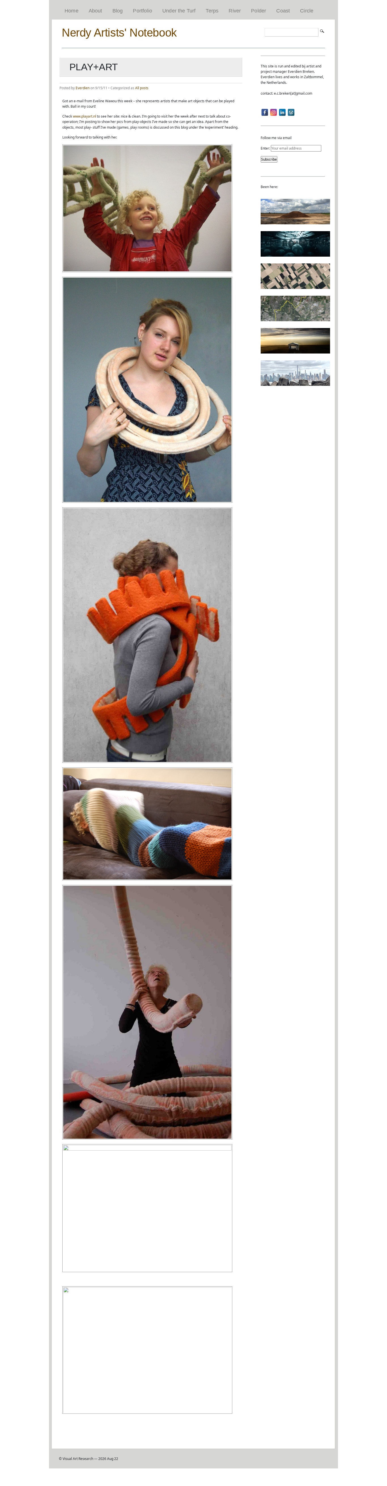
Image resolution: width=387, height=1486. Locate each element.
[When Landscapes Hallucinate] (295, 286)
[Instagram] (273, 112)
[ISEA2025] (295, 318)
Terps (212, 11)
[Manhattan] (295, 383)
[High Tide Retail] (295, 254)
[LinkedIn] (282, 112)
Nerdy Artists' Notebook (119, 32)
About (95, 11)
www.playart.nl (84, 116)
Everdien (83, 88)
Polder (258, 11)
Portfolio (142, 11)
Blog (117, 11)
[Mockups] (295, 350)
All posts (141, 88)
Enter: (266, 148)
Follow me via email (276, 137)
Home (71, 11)
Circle (306, 11)
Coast (283, 11)
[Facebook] (264, 112)
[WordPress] (291, 112)
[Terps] (295, 221)
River (235, 11)
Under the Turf (179, 11)
